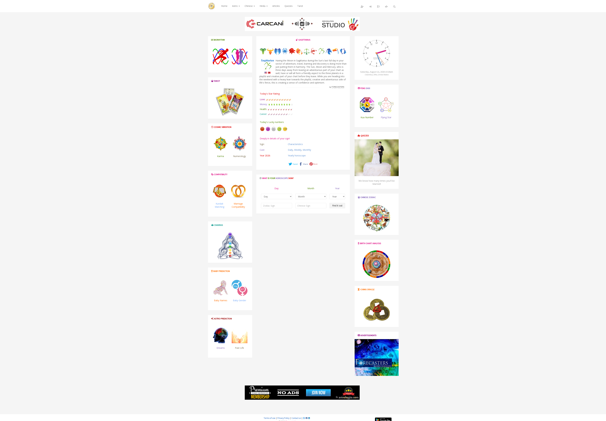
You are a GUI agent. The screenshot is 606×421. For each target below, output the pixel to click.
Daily (290, 149)
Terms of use (269, 418)
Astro (235, 5)
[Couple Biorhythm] (239, 56)
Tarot (300, 5)
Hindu (263, 5)
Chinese (249, 5)
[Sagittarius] (265, 72)
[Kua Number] (367, 105)
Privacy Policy (283, 418)
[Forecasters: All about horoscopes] (336, 87)
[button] (362, 6)
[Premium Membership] (302, 392)
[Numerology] (239, 143)
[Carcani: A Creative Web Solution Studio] (302, 24)
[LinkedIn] (309, 418)
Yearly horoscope (297, 155)
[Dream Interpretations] (221, 335)
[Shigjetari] (269, 72)
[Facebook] (307, 418)
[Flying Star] (386, 105)
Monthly (307, 149)
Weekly (297, 149)
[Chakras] (230, 246)
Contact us (296, 418)
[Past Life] (239, 335)
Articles (276, 5)
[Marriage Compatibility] (238, 191)
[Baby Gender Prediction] (239, 288)
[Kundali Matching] (219, 191)
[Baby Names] (221, 288)
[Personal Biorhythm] (221, 56)
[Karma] (221, 143)
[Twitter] (304, 418)
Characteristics (295, 144)
